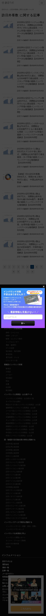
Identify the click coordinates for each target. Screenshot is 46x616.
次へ (23, 323)
